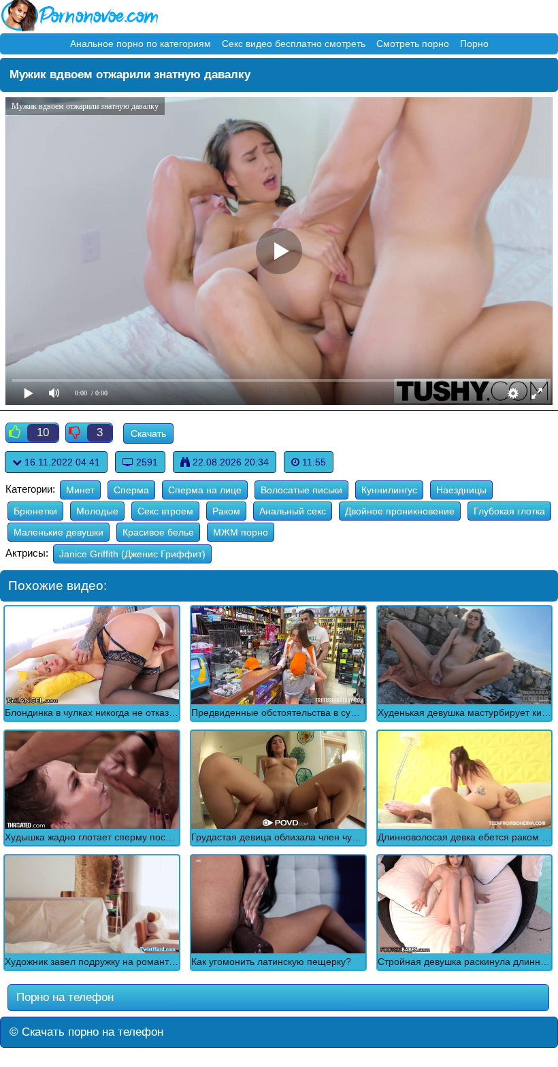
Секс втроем (165, 511)
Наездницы (461, 490)
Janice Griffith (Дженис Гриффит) (132, 553)
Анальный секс (292, 511)
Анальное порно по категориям (140, 43)
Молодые (97, 511)
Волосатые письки (301, 490)
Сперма (131, 490)
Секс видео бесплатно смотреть (293, 43)
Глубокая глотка (509, 511)
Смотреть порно (412, 43)
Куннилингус (389, 490)
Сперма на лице (205, 490)
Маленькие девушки (58, 532)
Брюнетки (35, 511)
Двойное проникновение (400, 511)
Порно (474, 43)
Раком (226, 511)
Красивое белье (158, 532)
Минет (80, 490)
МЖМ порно (240, 532)
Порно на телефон (63, 997)
